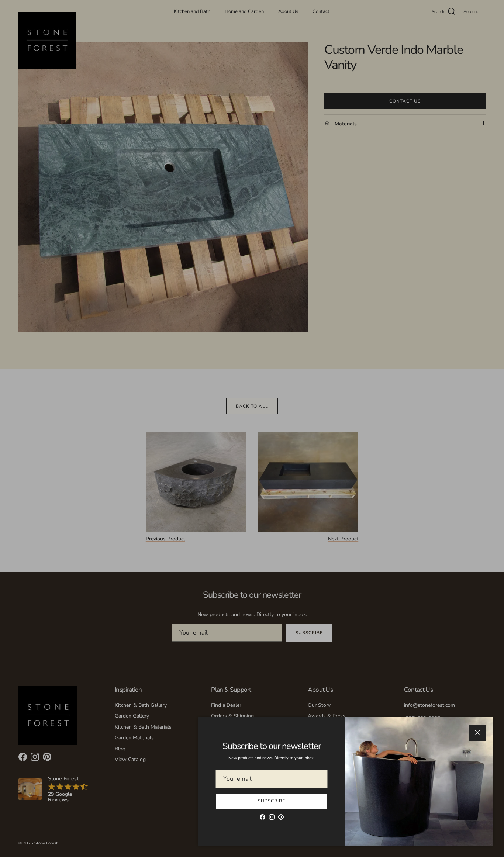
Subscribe (271, 801)
